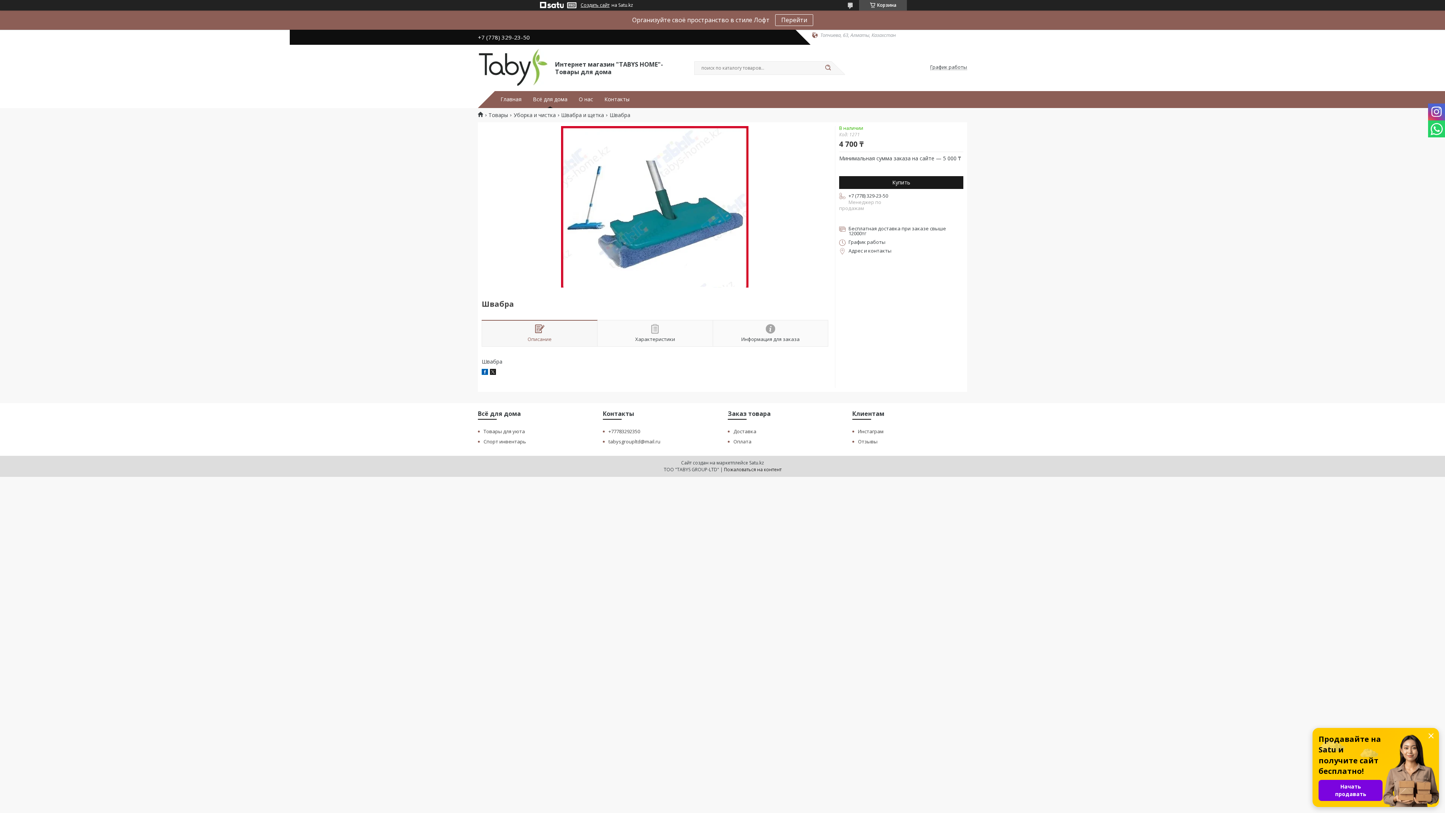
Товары (498, 115)
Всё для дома (550, 99)
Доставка (744, 431)
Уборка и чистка (535, 115)
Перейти (794, 20)
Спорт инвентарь (505, 441)
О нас (586, 99)
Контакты (617, 99)
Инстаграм (871, 431)
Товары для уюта (504, 431)
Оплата (742, 441)
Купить (901, 182)
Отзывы (868, 441)
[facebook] (485, 372)
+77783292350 (624, 431)
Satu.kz (756, 463)
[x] (493, 372)
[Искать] (827, 68)
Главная (511, 99)
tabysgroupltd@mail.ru (634, 441)
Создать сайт (595, 5)
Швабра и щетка (582, 115)
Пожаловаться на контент (753, 469)
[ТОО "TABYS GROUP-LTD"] (513, 67)
